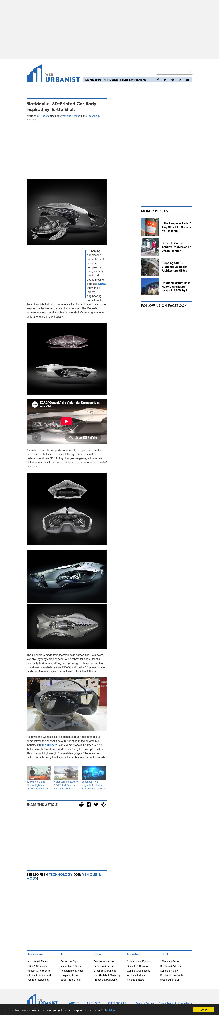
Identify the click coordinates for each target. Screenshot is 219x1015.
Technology (93, 115)
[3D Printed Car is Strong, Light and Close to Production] (39, 773)
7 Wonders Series (169, 961)
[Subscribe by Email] (188, 80)
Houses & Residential (38, 970)
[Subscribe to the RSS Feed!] (180, 80)
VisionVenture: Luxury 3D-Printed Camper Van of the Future (66, 785)
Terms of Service (145, 1003)
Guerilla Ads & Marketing (107, 975)
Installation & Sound (71, 966)
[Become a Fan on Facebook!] (157, 80)
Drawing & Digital (70, 961)
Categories (117, 1003)
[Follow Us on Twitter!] (165, 80)
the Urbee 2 (49, 745)
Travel (164, 953)
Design (114, 79)
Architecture (93, 79)
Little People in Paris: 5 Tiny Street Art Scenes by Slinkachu (176, 227)
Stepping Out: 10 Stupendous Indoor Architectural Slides (174, 266)
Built (125, 79)
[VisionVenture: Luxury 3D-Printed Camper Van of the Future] (66, 773)
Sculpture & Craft (70, 975)
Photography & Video (72, 970)
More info (115, 1010)
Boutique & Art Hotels (171, 966)
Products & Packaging (106, 979)
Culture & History (169, 970)
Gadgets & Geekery (137, 966)
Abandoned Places (37, 961)
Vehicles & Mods (71, 115)
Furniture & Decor (103, 966)
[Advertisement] (109, 29)
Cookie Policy (185, 1003)
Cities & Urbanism (37, 966)
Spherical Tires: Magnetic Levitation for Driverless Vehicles (94, 785)
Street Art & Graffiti (71, 979)
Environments (138, 79)
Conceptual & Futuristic (139, 961)
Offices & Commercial (39, 975)
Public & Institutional (38, 979)
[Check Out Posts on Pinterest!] (172, 80)
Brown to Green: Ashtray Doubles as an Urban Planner (176, 246)
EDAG (102, 284)
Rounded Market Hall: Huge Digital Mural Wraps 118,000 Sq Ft (176, 286)
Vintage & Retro (135, 979)
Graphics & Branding (105, 970)
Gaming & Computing (138, 970)
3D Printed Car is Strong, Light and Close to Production (37, 785)
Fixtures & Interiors (104, 961)
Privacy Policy (166, 1003)
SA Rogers (43, 115)
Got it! (204, 1009)
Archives (93, 1003)
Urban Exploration (170, 979)
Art (105, 79)
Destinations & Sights (171, 975)
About (74, 1003)
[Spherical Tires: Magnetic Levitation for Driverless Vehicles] (94, 773)
